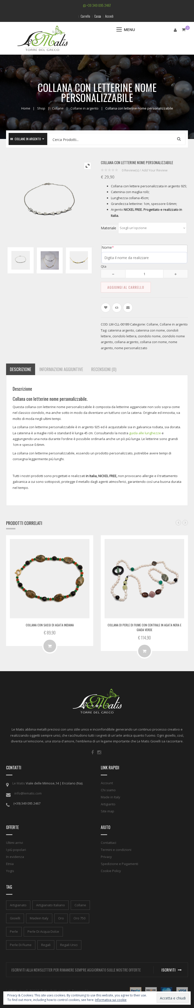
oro (61, 918)
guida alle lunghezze (145, 433)
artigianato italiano (50, 905)
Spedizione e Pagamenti (119, 864)
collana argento (126, 342)
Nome (108, 247)
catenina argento (121, 330)
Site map (107, 811)
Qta (103, 266)
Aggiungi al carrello (125, 287)
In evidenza (15, 856)
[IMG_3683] (50, 260)
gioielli (15, 918)
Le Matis (18, 783)
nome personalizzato (130, 348)
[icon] (92, 752)
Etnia (10, 864)
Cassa (97, 16)
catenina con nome (150, 330)
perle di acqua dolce (43, 931)
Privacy (106, 856)
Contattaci (108, 842)
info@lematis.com (28, 793)
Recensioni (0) (103, 369)
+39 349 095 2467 (98, 5)
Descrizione (20, 369)
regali (46, 945)
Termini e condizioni (116, 849)
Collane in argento (84, 108)
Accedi (109, 16)
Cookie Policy (111, 871)
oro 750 (79, 918)
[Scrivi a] (128, 307)
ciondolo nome (149, 336)
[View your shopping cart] (183, 29)
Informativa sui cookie (111, 1000)
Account (107, 783)
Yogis (10, 871)
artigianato (18, 905)
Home (25, 108)
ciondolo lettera (124, 336)
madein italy (39, 918)
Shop (41, 108)
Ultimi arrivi (14, 842)
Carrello (85, 16)
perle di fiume (21, 945)
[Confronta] (117, 307)
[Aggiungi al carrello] (49, 646)
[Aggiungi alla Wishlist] (105, 307)
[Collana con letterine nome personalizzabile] (21, 260)
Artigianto (108, 804)
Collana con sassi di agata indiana (50, 625)
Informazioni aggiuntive (61, 369)
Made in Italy (110, 797)
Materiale (108, 228)
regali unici (69, 945)
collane (80, 905)
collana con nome (153, 342)
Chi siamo (108, 790)
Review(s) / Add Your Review (144, 170)
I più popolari (16, 849)
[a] (79, 260)
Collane (58, 108)
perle (14, 931)
